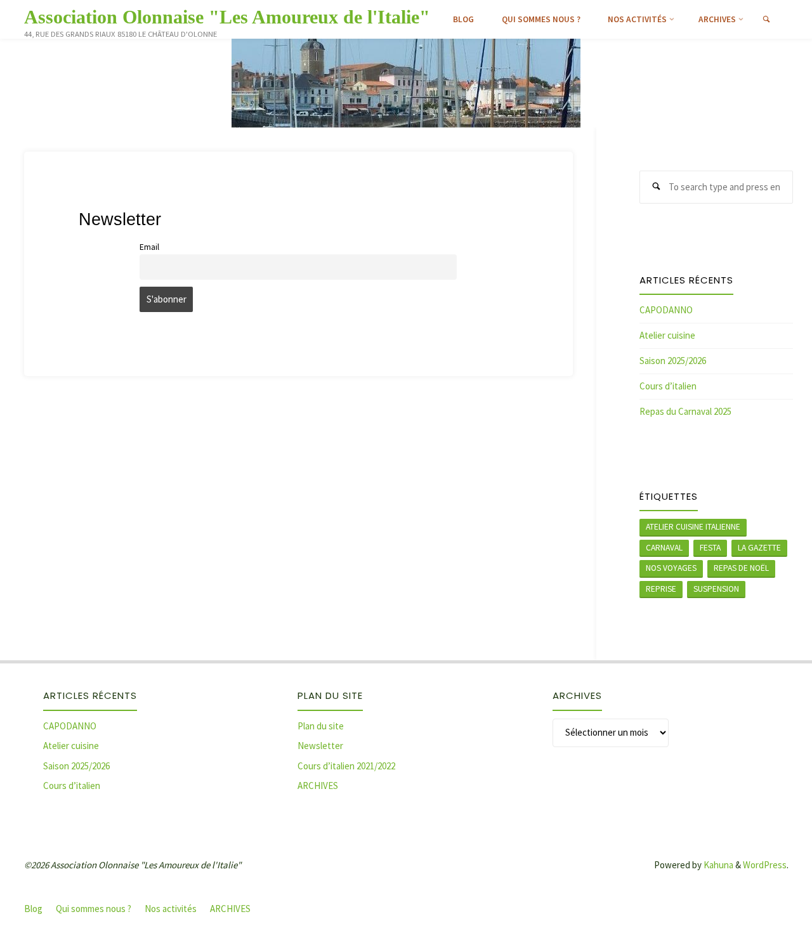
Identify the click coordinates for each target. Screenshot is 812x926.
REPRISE (661, 589)
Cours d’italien (668, 386)
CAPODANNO (666, 310)
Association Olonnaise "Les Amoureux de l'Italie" (227, 16)
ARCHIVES (318, 785)
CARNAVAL (664, 547)
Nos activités (171, 909)
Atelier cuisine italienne (693, 526)
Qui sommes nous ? (93, 909)
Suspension (716, 589)
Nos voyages (671, 568)
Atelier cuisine (667, 335)
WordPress (765, 865)
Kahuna (717, 865)
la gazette (759, 547)
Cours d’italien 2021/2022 (346, 766)
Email (149, 247)
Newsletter (320, 746)
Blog (33, 909)
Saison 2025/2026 (672, 361)
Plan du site (321, 726)
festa (710, 547)
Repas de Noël (741, 568)
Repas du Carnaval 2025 (685, 411)
